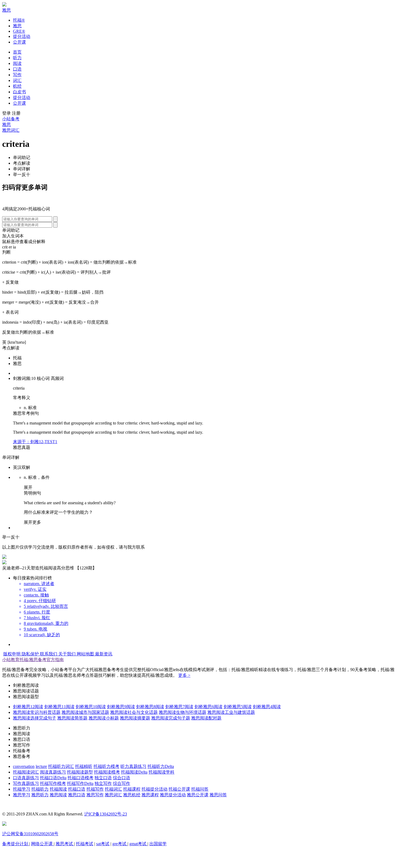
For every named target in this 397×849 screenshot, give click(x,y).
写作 (17, 74)
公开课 (19, 42)
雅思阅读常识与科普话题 (36, 712)
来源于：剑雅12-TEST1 (35, 441)
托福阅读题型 (80, 772)
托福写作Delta (80, 783)
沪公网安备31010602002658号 (30, 833)
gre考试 (119, 843)
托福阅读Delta (134, 772)
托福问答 (199, 789)
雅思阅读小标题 (104, 718)
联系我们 (49, 654)
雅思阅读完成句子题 (170, 718)
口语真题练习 (26, 777)
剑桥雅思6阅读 (208, 706)
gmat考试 (138, 843)
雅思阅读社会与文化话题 (134, 712)
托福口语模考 (80, 777)
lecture (41, 766)
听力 (17, 57)
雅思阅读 (58, 794)
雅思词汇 (10, 130)
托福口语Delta (53, 777)
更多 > (184, 675)
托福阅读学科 (161, 772)
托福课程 (131, 789)
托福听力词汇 (61, 766)
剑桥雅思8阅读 (150, 706)
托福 (19, 20)
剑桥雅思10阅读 (91, 706)
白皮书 (19, 91)
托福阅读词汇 (26, 772)
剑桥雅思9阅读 (121, 706)
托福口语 (76, 789)
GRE (19, 31)
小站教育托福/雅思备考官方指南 (33, 659)
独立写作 (103, 783)
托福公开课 (179, 789)
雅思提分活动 (173, 794)
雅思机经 (131, 794)
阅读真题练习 (53, 772)
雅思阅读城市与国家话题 (85, 712)
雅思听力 (40, 794)
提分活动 (21, 36)
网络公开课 (42, 843)
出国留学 (158, 843)
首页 (17, 52)
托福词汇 (113, 789)
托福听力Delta (160, 766)
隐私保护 (31, 654)
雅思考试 (65, 843)
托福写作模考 (53, 783)
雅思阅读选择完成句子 (34, 718)
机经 (17, 86)
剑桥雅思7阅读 (179, 706)
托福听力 (40, 789)
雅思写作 (95, 794)
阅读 (17, 63)
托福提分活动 (154, 789)
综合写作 (121, 783)
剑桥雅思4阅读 (267, 706)
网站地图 (86, 654)
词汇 (17, 80)
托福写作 (95, 789)
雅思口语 (76, 794)
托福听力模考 (106, 766)
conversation (24, 766)
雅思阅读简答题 (72, 718)
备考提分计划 (15, 843)
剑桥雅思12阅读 (28, 706)
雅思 (6, 10)
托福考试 (84, 843)
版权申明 (12, 654)
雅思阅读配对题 (206, 718)
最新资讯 (103, 654)
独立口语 (103, 777)
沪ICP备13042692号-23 (105, 814)
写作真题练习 (26, 783)
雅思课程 (150, 794)
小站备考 (10, 119)
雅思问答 (218, 794)
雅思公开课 (197, 794)
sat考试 (102, 843)
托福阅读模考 (107, 772)
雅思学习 (21, 794)
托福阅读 (58, 789)
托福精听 (83, 766)
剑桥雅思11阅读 (59, 706)
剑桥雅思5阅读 (238, 706)
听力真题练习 (133, 766)
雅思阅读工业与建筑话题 (231, 712)
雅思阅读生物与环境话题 (182, 712)
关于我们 (67, 654)
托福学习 (21, 789)
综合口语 (121, 777)
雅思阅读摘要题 (135, 718)
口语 (17, 69)
